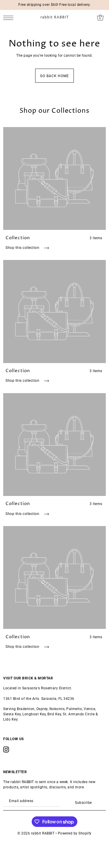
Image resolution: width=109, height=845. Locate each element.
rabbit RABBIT (54, 17)
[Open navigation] (9, 17)
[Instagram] (6, 749)
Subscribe (83, 803)
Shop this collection (23, 248)
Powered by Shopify (75, 833)
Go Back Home (54, 76)
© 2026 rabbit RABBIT (35, 833)
